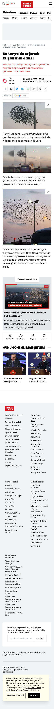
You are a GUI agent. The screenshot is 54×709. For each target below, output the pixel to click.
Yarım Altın (10, 506)
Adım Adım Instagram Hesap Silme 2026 (13, 607)
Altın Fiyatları (10, 455)
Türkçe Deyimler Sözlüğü (12, 562)
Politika (6, 18)
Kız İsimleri (35, 546)
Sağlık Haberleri (12, 439)
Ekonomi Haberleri (13, 422)
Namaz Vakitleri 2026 (37, 419)
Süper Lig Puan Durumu (11, 531)
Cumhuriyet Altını (12, 513)
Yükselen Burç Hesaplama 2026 (12, 583)
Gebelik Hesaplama (13, 578)
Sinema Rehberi (38, 460)
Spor (42, 12)
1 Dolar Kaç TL (11, 520)
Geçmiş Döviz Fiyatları (11, 592)
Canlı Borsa (36, 415)
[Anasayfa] (9, 408)
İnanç (42, 18)
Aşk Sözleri (9, 492)
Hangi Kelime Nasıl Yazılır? (39, 527)
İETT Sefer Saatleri (12, 575)
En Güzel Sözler (37, 532)
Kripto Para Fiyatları (13, 466)
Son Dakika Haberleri (14, 415)
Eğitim (24, 18)
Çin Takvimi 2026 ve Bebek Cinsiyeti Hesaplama (14, 569)
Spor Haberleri (11, 432)
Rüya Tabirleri (37, 497)
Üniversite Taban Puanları (38, 492)
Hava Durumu (37, 453)
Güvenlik (33, 18)
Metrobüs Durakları (39, 536)
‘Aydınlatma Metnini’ (15, 690)
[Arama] (3, 3)
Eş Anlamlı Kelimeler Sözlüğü (39, 522)
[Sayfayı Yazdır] (39, 89)
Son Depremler (37, 449)
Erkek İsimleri (36, 543)
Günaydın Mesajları (13, 495)
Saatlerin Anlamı (12, 489)
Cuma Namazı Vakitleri (37, 425)
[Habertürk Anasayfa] (27, 4)
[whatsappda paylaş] (28, 89)
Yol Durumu (36, 456)
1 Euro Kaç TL (10, 523)
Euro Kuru (9, 462)
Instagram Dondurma (35, 468)
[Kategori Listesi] (50, 3)
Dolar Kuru (9, 459)
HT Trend (27, 45)
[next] (49, 368)
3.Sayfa (15, 18)
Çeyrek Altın (10, 502)
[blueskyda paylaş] (16, 89)
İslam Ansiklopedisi (39, 506)
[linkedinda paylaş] (22, 89)
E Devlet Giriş (36, 440)
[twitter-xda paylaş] (11, 89)
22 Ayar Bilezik (11, 516)
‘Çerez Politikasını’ (33, 687)
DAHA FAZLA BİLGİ (15, 695)
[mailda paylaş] (34, 89)
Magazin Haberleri (13, 429)
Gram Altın (10, 499)
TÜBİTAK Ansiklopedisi (36, 510)
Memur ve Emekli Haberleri (12, 450)
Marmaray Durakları (39, 539)
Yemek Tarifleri (11, 482)
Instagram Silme (38, 472)
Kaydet (39, 638)
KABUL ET (34, 695)
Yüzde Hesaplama (13, 587)
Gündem (9, 12)
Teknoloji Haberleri (13, 446)
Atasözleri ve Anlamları (10, 556)
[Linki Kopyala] (45, 89)
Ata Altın (8, 509)
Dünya (33, 12)
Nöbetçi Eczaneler (38, 430)
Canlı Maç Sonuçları (14, 526)
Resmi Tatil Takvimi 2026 (13, 614)
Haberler (6, 45)
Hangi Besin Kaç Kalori (38, 516)
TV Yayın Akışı (37, 463)
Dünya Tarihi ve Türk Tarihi (39, 501)
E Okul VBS (35, 437)
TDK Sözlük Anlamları (35, 486)
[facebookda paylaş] (5, 89)
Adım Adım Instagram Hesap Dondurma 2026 (13, 599)
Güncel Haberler (12, 425)
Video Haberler (37, 482)
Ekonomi (23, 12)
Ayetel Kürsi (10, 485)
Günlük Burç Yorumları (36, 445)
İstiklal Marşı (36, 433)
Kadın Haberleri (11, 443)
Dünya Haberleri (12, 436)
